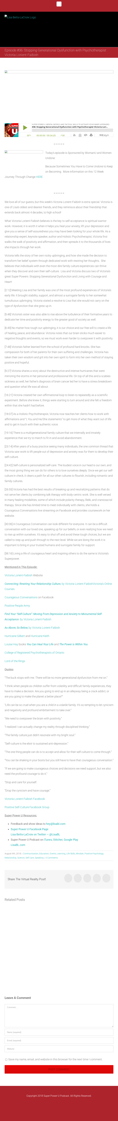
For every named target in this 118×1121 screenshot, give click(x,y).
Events (53, 853)
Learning (61, 853)
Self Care (30, 857)
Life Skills (70, 853)
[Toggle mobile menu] (112, 18)
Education (44, 853)
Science (21, 857)
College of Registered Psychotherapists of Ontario (34, 652)
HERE (39, 176)
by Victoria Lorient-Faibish (49, 583)
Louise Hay (11, 644)
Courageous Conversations (21, 597)
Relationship (10, 857)
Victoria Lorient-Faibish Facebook (25, 798)
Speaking (39, 857)
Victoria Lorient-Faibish (18, 575)
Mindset (80, 853)
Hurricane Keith (40, 636)
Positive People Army (17, 605)
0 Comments (52, 857)
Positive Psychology (94, 853)
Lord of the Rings (15, 661)
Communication (30, 853)
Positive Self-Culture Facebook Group (27, 807)
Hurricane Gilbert (15, 636)
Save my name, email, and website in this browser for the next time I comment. (55, 1059)
